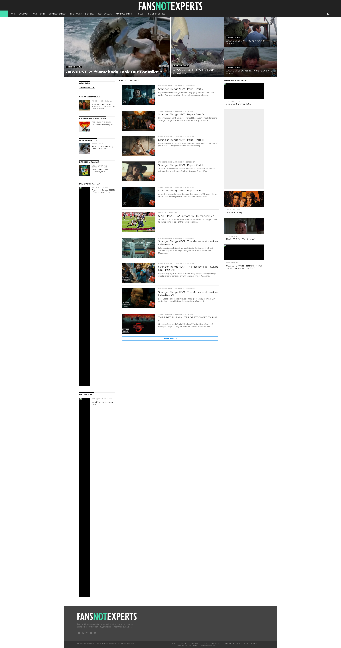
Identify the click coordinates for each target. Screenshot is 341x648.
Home (12, 14)
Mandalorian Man (125, 14)
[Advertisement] (244, 149)
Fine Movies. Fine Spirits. (82, 14)
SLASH (141, 14)
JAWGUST (23, 14)
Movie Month (38, 14)
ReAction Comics (156, 14)
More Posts (170, 338)
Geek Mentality (104, 14)
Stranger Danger (57, 14)
